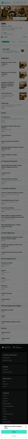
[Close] (26, 427)
